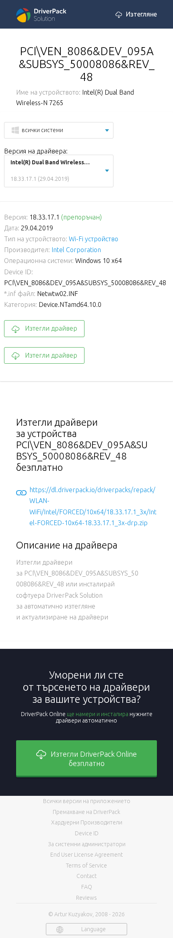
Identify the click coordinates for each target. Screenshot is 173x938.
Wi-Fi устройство (93, 238)
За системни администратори (87, 844)
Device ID (87, 833)
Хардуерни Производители (86, 822)
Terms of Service (86, 865)
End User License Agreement (86, 854)
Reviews (86, 898)
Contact (86, 876)
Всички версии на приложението (86, 801)
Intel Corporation (76, 249)
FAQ (86, 887)
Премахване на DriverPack (86, 812)
